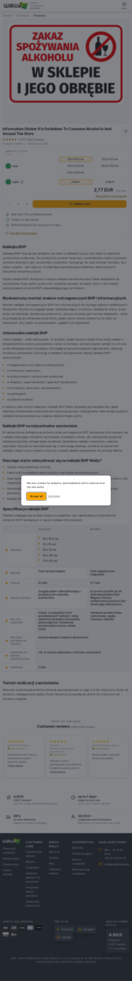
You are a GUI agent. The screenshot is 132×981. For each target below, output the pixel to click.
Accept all (36, 496)
